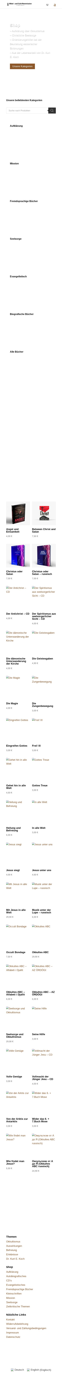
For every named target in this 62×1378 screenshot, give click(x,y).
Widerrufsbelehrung (17, 1324)
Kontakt (10, 1319)
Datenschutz (13, 1337)
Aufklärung (12, 1271)
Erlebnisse (12, 1254)
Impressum (12, 1332)
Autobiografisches (16, 1276)
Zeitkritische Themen (18, 1306)
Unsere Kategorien (22, 66)
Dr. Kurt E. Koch (15, 1258)
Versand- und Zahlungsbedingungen (26, 1328)
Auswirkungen (14, 1246)
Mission (10, 1298)
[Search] (52, 111)
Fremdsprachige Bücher (19, 1289)
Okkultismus (13, 1241)
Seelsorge (11, 1302)
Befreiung (11, 1250)
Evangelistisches (15, 1285)
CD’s (9, 1280)
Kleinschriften (14, 1293)
